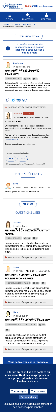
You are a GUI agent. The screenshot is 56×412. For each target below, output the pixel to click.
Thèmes (9, 19)
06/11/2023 (39, 117)
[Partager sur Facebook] (7, 100)
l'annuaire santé (11, 139)
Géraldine (17, 113)
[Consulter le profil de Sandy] (8, 271)
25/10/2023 (40, 188)
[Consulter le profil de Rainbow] (8, 226)
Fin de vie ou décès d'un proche (18, 283)
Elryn (15, 184)
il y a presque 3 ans (20, 117)
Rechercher (28, 19)
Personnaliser (28, 397)
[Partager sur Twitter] (13, 100)
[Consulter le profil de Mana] (8, 316)
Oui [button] (12, 159)
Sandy (16, 267)
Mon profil (46, 19)
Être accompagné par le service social (21, 325)
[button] (28, 11)
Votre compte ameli (13, 79)
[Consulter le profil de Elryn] (8, 188)
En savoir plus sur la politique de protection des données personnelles (28, 405)
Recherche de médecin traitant (27, 320)
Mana (15, 312)
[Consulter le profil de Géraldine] (8, 118)
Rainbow (17, 222)
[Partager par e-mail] (19, 100)
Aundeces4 (18, 63)
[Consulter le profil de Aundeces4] (8, 67)
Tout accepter (19, 391)
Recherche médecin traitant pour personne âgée (25, 277)
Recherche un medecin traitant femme (27, 232)
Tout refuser (38, 391)
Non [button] (24, 159)
